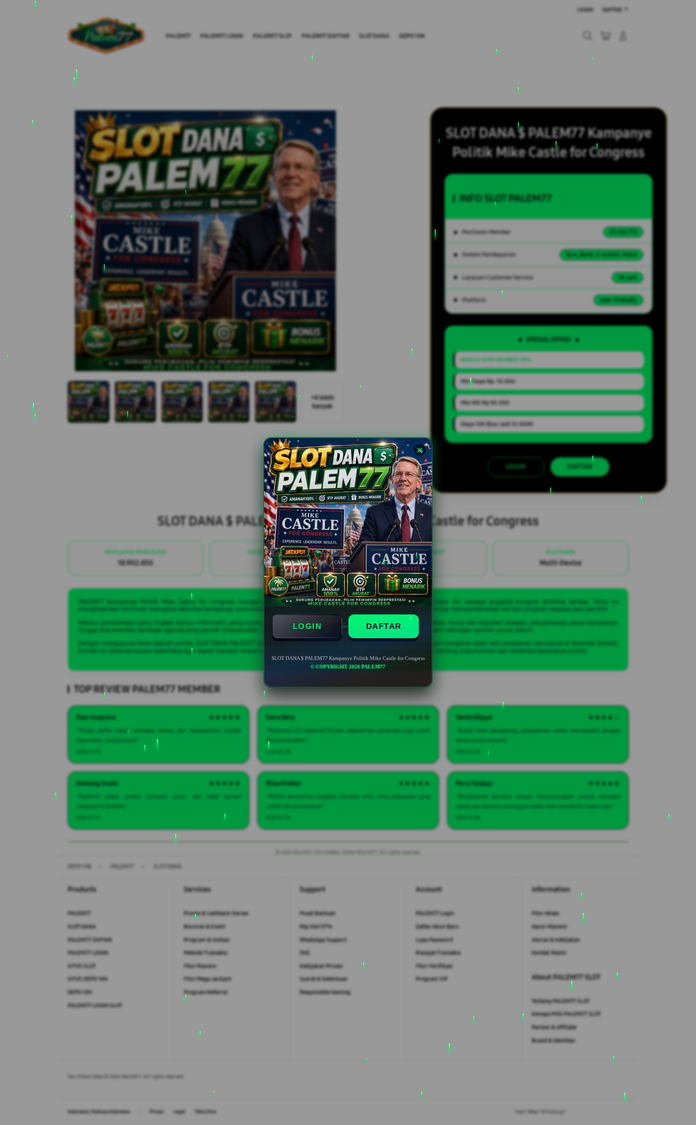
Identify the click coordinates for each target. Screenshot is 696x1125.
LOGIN (307, 626)
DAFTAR (384, 626)
